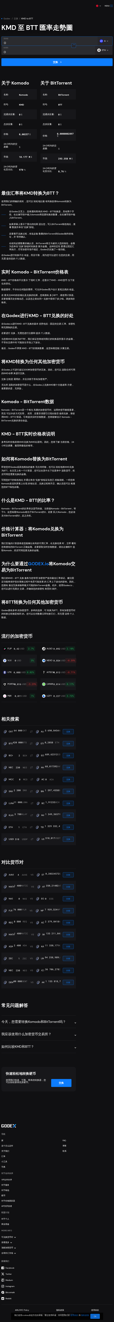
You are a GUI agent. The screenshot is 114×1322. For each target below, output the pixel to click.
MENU (107, 6)
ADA (43, 923)
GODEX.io (38, 564)
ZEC (11, 958)
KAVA (43, 946)
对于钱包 (5, 1190)
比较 (68, 875)
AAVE (11, 875)
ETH (43, 743)
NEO (11, 767)
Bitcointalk (10, 1292)
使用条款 (95, 1310)
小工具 (4, 1162)
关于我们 (5, 1151)
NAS (11, 899)
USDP (11, 839)
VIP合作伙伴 (6, 1180)
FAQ (64, 1140)
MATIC (12, 887)
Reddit (8, 1298)
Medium (9, 1280)
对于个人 (5, 1219)
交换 (16, 18)
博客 (64, 1146)
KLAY (11, 815)
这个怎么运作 (7, 1146)
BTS (11, 743)
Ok (95, 1316)
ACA (43, 779)
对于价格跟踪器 (8, 1201)
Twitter (9, 1274)
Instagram (10, 1286)
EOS (43, 755)
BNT (43, 791)
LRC (43, 958)
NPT (43, 911)
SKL (44, 934)
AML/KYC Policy (22, 1310)
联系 (64, 1151)
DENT (11, 982)
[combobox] (98, 5)
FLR (10, 911)
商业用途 (5, 1224)
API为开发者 (6, 1206)
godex (6, 18)
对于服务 (5, 1185)
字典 (3, 1167)
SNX (11, 791)
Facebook (10, 1268)
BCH (11, 755)
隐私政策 (60, 1310)
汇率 (3, 1156)
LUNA (11, 803)
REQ (11, 923)
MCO (11, 779)
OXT (11, 732)
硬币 (3, 1195)
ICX (43, 970)
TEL (42, 827)
